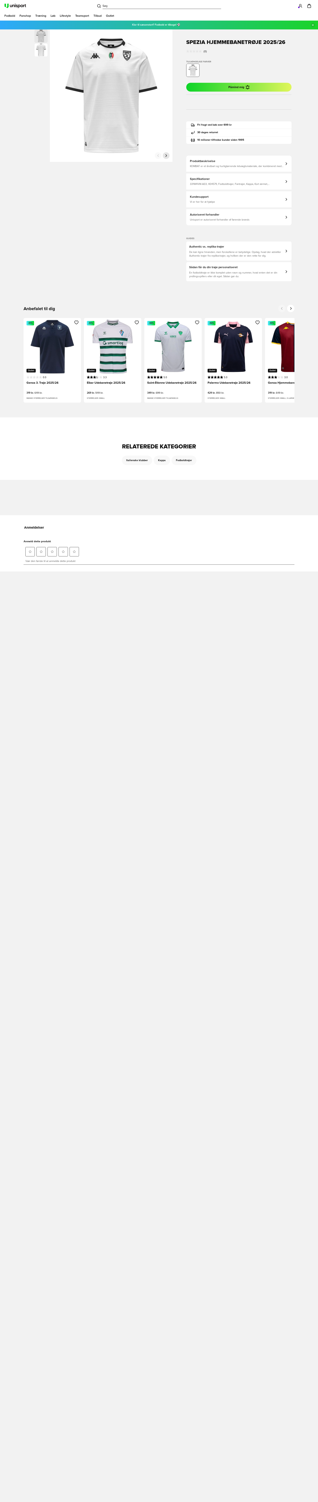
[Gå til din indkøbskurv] (309, 5)
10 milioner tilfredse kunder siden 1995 (220, 140)
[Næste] (166, 155)
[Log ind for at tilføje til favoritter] (76, 322)
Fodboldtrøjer (184, 460)
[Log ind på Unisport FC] (300, 5)
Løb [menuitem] (53, 15)
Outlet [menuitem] (110, 15)
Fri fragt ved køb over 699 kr (214, 125)
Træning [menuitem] (40, 15)
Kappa (162, 460)
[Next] (290, 308)
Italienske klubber (137, 460)
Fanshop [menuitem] (25, 15)
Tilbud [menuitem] (97, 15)
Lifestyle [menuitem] (65, 15)
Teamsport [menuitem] (82, 15)
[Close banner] (313, 25)
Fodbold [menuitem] (9, 15)
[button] (41, 50)
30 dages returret (207, 132)
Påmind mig (236, 87)
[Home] (15, 6)
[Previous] (282, 308)
